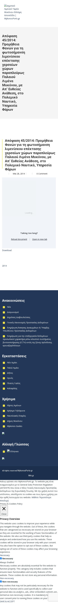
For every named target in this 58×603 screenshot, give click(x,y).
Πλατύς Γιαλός (13, 383)
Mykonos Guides (14, 426)
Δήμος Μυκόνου (14, 421)
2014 (4, 265)
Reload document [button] (19, 239)
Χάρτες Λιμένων (14, 405)
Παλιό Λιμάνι (13, 367)
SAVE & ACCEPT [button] (7, 601)
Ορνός (10, 378)
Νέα (9, 307)
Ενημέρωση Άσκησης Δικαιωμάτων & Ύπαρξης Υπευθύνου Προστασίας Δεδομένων (26, 329)
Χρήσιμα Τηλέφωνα (16, 410)
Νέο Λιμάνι (12, 362)
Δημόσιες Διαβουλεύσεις (18, 317)
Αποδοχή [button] (4, 500)
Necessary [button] (5, 555)
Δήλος (10, 373)
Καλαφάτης (12, 388)
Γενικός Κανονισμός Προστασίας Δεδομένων (27, 322)
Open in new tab (39, 239)
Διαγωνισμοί (13, 312)
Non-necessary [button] (7, 578)
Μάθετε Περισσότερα (41, 497)
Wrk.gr (31, 475)
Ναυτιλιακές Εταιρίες (16, 415)
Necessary (7, 558)
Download (7, 250)
